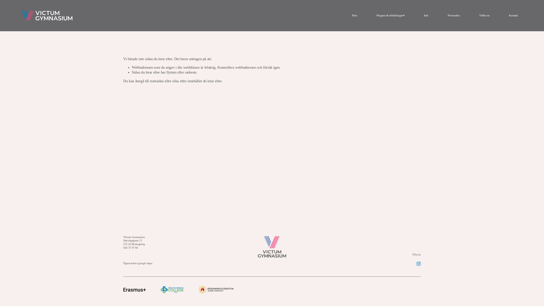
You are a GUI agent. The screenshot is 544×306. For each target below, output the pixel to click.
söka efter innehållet (187, 81)
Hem (354, 15)
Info (426, 15)
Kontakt (513, 15)
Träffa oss (484, 15)
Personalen (454, 15)
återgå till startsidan (149, 81)
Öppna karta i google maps (137, 263)
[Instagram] (418, 264)
